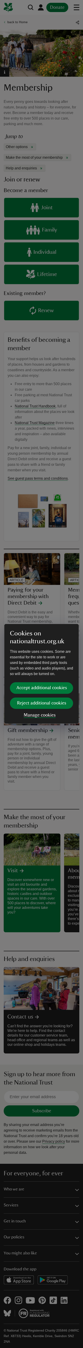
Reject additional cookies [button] (41, 703)
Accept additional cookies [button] (41, 687)
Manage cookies (40, 715)
